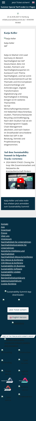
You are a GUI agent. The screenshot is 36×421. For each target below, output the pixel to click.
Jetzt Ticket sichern (18, 309)
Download (5, 230)
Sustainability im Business (13, 265)
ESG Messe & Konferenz (12, 259)
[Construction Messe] (26, 354)
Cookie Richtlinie (8, 283)
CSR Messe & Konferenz (12, 262)
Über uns (5, 236)
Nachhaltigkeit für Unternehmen (16, 242)
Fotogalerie (6, 274)
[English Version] (33, 2)
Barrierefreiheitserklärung (13, 277)
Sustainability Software (11, 268)
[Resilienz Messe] (26, 389)
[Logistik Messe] (26, 374)
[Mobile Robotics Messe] (9, 382)
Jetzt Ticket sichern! (21, 2)
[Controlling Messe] (9, 364)
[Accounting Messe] (9, 354)
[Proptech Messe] (9, 389)
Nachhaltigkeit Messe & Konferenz (17, 256)
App (3, 227)
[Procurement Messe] (26, 382)
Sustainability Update (11, 271)
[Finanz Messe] (9, 374)
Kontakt (4, 224)
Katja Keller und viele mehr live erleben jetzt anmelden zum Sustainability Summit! (16, 203)
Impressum (6, 239)
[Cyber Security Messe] (26, 364)
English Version (19, 317)
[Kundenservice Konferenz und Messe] (26, 399)
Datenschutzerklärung (11, 280)
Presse (4, 233)
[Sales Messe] (9, 400)
